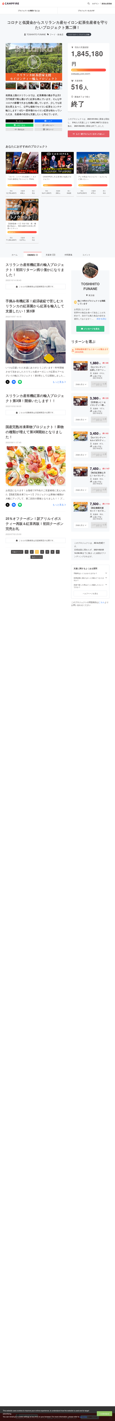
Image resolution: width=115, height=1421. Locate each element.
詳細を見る (80, 384)
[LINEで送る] (20, 382)
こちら (102, 602)
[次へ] (59, 62)
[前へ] (9, 62)
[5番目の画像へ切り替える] (57, 85)
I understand (104, 1413)
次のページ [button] (36, 557)
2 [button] (31, 552)
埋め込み (21, 129)
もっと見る (58, 381)
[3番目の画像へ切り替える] (34, 85)
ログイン (95, 3)
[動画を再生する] (34, 62)
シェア (49, 121)
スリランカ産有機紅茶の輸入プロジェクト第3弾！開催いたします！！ (35, 398)
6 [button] (52, 552)
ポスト (20, 121)
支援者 (50, 254)
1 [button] (26, 552)
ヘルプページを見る (90, 593)
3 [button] (36, 552)
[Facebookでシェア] (14, 382)
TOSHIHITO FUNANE (36, 34)
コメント (86, 254)
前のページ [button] (17, 552)
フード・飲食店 (56, 34)
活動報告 (32, 254)
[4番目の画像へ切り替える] (45, 85)
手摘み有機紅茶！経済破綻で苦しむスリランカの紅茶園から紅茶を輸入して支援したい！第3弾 (35, 305)
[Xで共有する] (8, 382)
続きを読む (102, 318)
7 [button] (57, 552)
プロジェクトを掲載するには (29, 10)
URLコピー (50, 125)
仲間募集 (68, 254)
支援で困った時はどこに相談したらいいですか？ (89, 586)
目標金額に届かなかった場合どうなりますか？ (89, 579)
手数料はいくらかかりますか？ (85, 573)
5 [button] (47, 552)
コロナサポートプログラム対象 (78, 34)
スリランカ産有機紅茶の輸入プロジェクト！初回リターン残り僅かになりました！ (35, 269)
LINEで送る (20, 125)
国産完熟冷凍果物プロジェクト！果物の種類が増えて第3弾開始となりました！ (35, 431)
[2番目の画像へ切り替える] (22, 85)
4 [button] (42, 552)
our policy (83, 1416)
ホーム (15, 254)
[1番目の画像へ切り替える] (11, 85)
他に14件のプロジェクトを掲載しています (91, 302)
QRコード (50, 129)
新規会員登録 (107, 3)
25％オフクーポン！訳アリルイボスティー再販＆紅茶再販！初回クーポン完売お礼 (35, 523)
